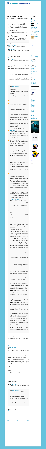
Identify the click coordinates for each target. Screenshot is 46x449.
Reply (8, 47)
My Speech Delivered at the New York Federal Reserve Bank (36, 37)
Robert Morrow (33, 104)
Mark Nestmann (33, 106)
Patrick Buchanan (33, 99)
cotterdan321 (11, 130)
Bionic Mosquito (33, 105)
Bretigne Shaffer (33, 111)
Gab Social (37, 79)
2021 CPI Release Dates (33, 53)
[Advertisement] (23, 9)
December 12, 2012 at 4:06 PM (15, 102)
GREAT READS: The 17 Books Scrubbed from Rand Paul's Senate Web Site (35, 72)
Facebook (34, 79)
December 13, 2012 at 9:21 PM (15, 199)
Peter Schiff (32, 110)
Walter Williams (33, 115)
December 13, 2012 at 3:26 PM (15, 172)
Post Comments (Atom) (11, 421)
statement (11, 20)
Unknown (11, 102)
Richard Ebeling (33, 100)
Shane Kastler (32, 101)
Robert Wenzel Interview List (34, 82)
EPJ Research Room (33, 83)
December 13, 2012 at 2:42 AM (16, 130)
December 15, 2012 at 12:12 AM (15, 276)
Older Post (28, 420)
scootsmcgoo (11, 139)
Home (17, 420)
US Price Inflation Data (33, 60)
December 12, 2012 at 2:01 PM (12, 49)
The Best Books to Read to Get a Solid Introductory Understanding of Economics (35, 68)
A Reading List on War (33, 69)
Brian (8, 45)
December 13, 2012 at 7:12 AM (15, 139)
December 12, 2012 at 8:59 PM (14, 384)
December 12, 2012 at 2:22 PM (14, 59)
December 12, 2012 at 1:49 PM (12, 45)
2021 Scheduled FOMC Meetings (34, 56)
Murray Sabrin (32, 109)
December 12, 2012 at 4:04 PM (13, 347)
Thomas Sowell (33, 112)
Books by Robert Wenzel (33, 73)
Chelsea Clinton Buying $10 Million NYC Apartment (36, 32)
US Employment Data (33, 61)
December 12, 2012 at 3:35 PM (15, 86)
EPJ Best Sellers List (33, 66)
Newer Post (8, 420)
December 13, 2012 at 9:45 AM (15, 390)
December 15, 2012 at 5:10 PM (15, 298)
